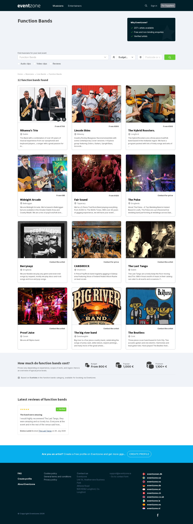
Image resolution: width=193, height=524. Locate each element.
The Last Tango (45, 431)
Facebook (158, 515)
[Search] (146, 5)
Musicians (58, 5)
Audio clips (26, 63)
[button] (63, 57)
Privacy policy (50, 479)
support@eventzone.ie (120, 473)
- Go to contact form (119, 476)
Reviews (57, 63)
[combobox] (152, 57)
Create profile (139, 454)
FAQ (20, 473)
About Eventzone (26, 484)
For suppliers (168, 5)
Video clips (42, 63)
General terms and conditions (57, 476)
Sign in (154, 6)
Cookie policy (50, 473)
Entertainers (75, 5)
